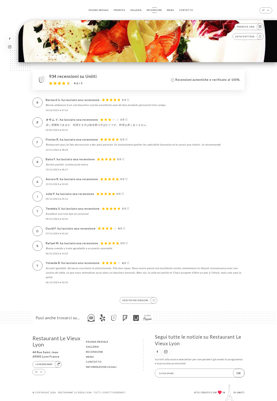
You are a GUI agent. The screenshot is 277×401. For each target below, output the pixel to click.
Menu (170, 10)
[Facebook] (9, 38)
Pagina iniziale (99, 10)
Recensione (154, 10)
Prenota (119, 10)
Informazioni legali (101, 366)
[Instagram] (9, 46)
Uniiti (240, 392)
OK (238, 373)
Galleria (136, 10)
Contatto (186, 10)
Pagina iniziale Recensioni (52, 51)
